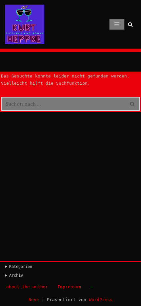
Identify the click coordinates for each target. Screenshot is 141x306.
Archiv (16, 275)
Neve (34, 299)
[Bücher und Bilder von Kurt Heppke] (24, 24)
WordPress (100, 299)
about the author (27, 286)
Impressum (69, 286)
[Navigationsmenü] (117, 24)
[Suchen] (130, 24)
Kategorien (20, 266)
